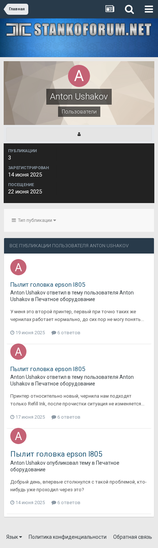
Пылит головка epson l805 (48, 284)
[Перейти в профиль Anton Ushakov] (18, 267)
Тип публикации (34, 220)
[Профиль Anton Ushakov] (79, 134)
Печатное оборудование (65, 299)
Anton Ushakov (28, 293)
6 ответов (68, 332)
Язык (12, 537)
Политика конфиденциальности (68, 537)
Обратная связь (132, 537)
